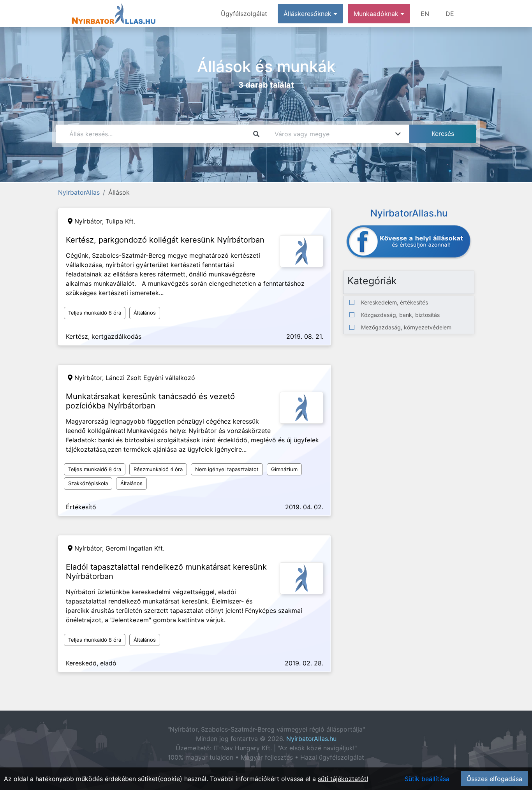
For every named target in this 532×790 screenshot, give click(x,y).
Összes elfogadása (494, 779)
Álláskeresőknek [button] (308, 14)
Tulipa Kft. (120, 221)
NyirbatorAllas (79, 192)
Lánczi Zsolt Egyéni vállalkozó (150, 378)
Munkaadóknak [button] (377, 14)
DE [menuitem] (450, 14)
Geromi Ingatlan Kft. (135, 548)
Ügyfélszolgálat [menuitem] (244, 14)
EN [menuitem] (425, 14)
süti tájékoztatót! (343, 779)
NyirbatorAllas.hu (311, 738)
